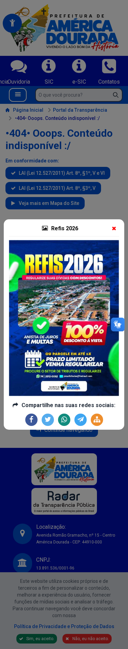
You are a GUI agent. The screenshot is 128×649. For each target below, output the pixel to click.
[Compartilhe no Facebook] (31, 420)
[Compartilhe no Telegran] (80, 420)
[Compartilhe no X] (48, 420)
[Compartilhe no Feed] (97, 420)
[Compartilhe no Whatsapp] (64, 420)
